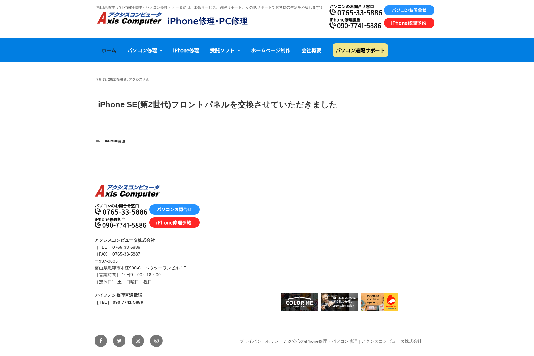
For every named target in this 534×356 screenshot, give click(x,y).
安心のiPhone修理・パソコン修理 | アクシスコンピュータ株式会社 (357, 341)
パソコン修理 (142, 50)
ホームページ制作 (270, 50)
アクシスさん (139, 79)
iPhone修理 (186, 50)
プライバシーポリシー (261, 341)
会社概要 (311, 50)
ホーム (108, 50)
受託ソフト (222, 50)
